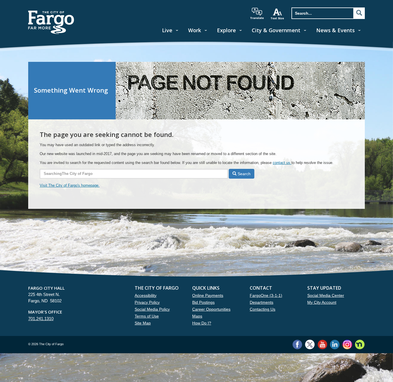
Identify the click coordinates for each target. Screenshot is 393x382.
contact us (282, 163)
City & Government (276, 30)
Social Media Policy (152, 309)
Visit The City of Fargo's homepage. (70, 185)
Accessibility (146, 295)
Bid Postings (203, 302)
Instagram (347, 344)
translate (257, 13)
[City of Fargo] (51, 12)
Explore (226, 30)
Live (167, 30)
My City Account (321, 302)
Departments (261, 302)
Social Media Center (325, 295)
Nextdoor (360, 344)
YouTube (322, 344)
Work (194, 30)
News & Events (335, 30)
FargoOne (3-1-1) (266, 295)
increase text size (278, 14)
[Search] (359, 12)
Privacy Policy (147, 302)
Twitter (310, 344)
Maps (197, 316)
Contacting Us (262, 309)
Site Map (143, 323)
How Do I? (201, 323)
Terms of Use (147, 316)
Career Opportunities (211, 309)
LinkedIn (334, 344)
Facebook (297, 344)
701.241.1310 (41, 318)
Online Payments (207, 295)
